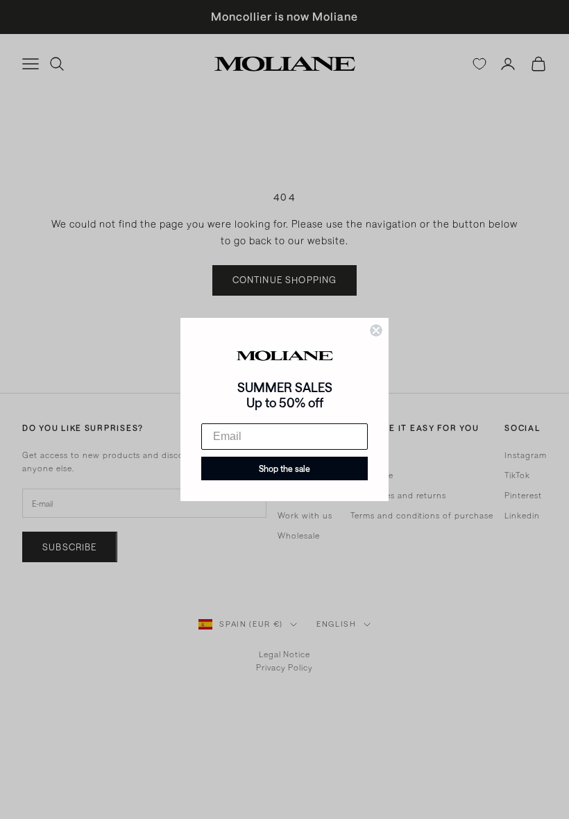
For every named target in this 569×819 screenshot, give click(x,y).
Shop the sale (284, 468)
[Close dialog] (376, 330)
